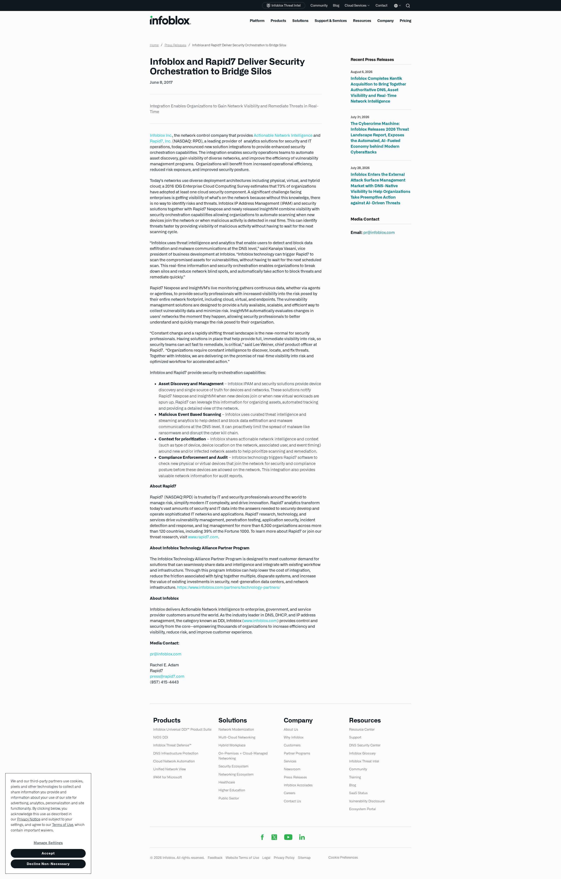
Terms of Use (62, 825)
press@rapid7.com (167, 676)
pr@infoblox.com (165, 654)
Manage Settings (48, 843)
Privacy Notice (28, 819)
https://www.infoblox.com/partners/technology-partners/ (228, 587)
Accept (48, 853)
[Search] (408, 9)
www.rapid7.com (203, 537)
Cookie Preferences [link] (343, 857)
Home (154, 45)
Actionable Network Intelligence (283, 135)
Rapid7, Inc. (160, 141)
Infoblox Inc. (161, 135)
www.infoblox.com (260, 620)
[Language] (396, 9)
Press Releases (175, 45)
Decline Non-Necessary (48, 864)
